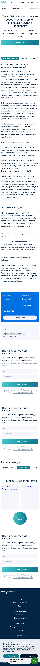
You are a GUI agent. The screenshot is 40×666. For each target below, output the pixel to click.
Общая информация (10, 58)
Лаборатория (23, 467)
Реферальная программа (20, 627)
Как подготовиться (28, 58)
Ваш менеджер (8, 467)
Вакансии (20, 615)
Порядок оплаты (20, 618)
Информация (20, 635)
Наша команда (20, 611)
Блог (20, 606)
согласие (32, 389)
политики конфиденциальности (23, 392)
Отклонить (28, 656)
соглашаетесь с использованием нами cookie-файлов (17, 650)
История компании (20, 603)
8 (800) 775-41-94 (26, 2)
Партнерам (20, 623)
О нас (20, 599)
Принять (11, 656)
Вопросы (20, 630)
